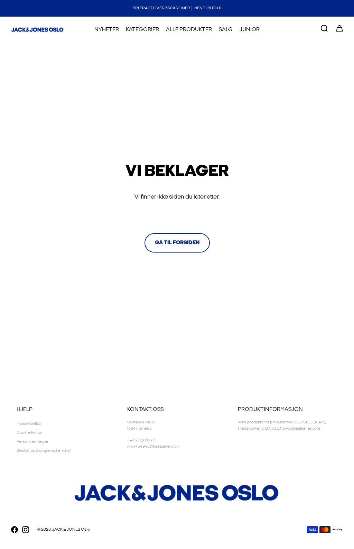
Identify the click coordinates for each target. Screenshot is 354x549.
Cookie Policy (29, 432)
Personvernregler (32, 441)
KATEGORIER (142, 29)
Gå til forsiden (177, 242)
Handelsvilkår (29, 423)
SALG (226, 29)
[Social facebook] (14, 529)
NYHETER (106, 29)
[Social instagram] (25, 529)
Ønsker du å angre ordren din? (44, 450)
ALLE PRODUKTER (189, 29)
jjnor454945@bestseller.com (153, 446)
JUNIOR (250, 29)
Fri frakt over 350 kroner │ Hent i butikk (177, 8)
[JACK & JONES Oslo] (37, 29)
